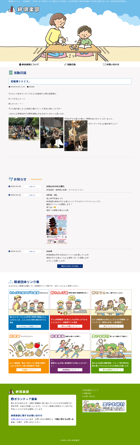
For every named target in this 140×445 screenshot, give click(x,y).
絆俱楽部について (30, 64)
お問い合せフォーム (19, 419)
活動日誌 (71, 64)
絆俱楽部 (32, 87)
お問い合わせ (112, 64)
